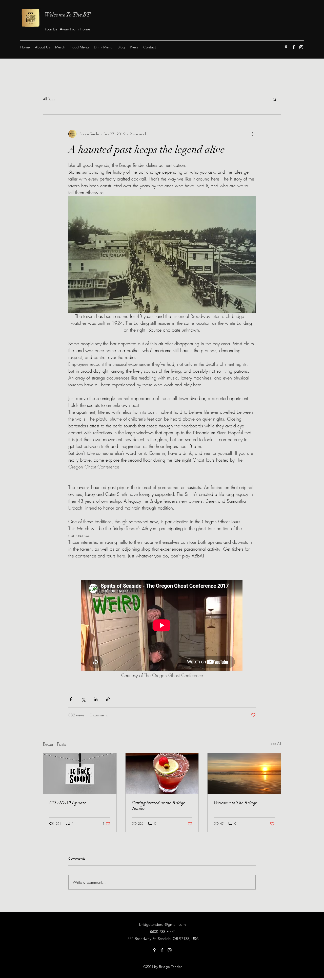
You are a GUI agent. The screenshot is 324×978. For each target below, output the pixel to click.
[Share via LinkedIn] (95, 699)
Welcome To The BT (67, 14)
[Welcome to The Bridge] (244, 773)
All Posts (49, 99)
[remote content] (162, 626)
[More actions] (253, 134)
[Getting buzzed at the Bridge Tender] (162, 773)
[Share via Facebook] (70, 699)
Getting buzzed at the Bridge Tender (158, 805)
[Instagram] (301, 47)
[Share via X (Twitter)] (83, 699)
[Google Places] (286, 47)
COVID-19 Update (67, 803)
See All (276, 743)
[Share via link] (108, 699)
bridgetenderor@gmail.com (162, 924)
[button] (274, 99)
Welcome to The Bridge (235, 803)
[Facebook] (293, 47)
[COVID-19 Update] (79, 773)
